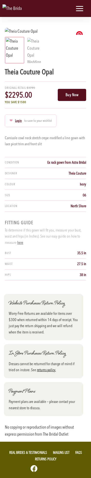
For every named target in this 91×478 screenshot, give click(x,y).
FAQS (78, 452)
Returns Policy (45, 459)
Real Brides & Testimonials (28, 452)
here (20, 242)
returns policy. (46, 369)
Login (18, 120)
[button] (67, 8)
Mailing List (61, 452)
